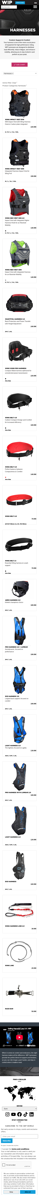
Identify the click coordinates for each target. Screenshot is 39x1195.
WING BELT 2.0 (11, 516)
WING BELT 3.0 (11, 467)
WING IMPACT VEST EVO (14, 119)
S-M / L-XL (8, 331)
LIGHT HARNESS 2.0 (13, 837)
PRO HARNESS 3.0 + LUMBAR (16, 647)
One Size (8, 381)
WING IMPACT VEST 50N (14, 169)
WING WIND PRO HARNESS (15, 368)
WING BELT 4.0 (11, 417)
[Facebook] (19, 1114)
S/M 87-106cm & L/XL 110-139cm (15, 524)
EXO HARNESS (10, 881)
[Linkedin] (31, 1114)
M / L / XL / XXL (10, 181)
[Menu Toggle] (35, 7)
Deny (11, 1192)
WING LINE (9, 965)
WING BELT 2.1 (10, 561)
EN (35, 3)
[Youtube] (13, 1114)
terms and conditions (20, 1149)
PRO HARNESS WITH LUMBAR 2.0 (18, 792)
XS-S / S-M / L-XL (11, 755)
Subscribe (7, 1141)
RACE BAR (9, 1009)
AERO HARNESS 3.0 (12, 600)
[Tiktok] (25, 1114)
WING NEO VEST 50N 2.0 (14, 218)
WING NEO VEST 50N (13, 270)
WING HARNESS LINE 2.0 (14, 926)
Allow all (28, 1192)
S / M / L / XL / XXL (11, 132)
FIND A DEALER (19, 1079)
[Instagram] (7, 1114)
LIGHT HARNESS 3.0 (13, 745)
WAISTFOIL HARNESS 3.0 (15, 319)
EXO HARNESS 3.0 (12, 696)
